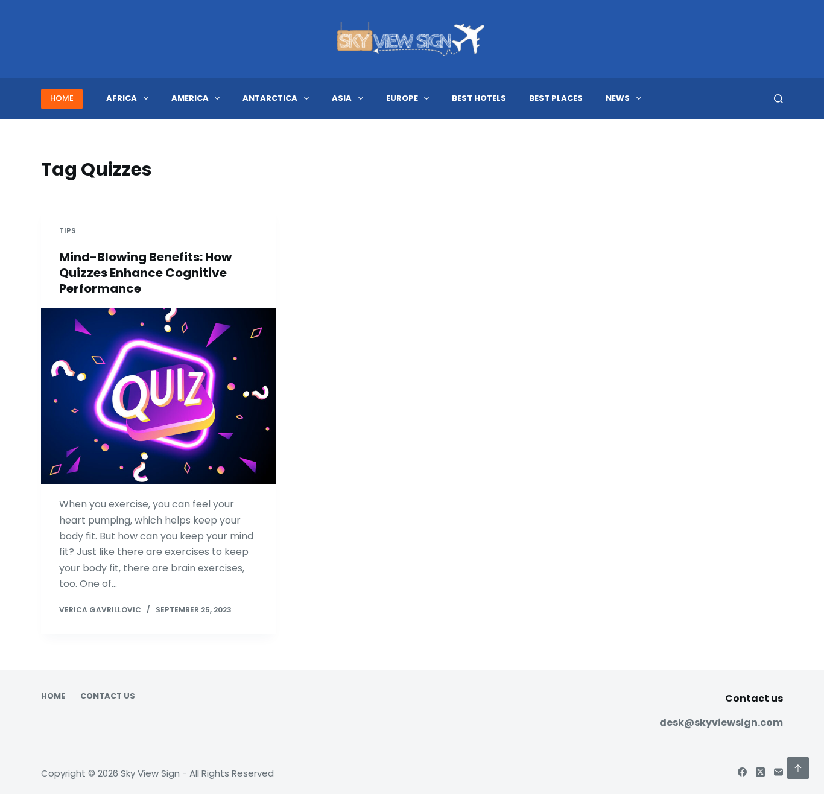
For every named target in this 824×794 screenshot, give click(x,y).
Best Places (556, 98)
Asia (342, 98)
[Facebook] (742, 772)
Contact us (107, 696)
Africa (121, 98)
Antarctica (269, 98)
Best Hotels (479, 98)
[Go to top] (798, 768)
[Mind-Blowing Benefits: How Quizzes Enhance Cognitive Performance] (158, 396)
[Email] (778, 772)
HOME (62, 98)
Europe (402, 98)
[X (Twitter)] (760, 772)
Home (53, 696)
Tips (67, 231)
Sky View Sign (150, 773)
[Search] (778, 98)
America (190, 98)
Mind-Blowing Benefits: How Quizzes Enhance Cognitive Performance (145, 273)
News (618, 98)
